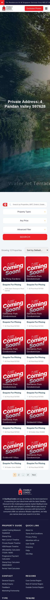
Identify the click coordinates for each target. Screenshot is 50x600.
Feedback (6, 587)
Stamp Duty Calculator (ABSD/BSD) (11, 563)
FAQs (28, 550)
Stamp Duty (6, 536)
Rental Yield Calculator (11, 568)
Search (25, 237)
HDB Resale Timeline (10, 546)
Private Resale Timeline (11, 543)
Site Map (29, 554)
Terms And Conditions (34, 533)
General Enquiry (8, 580)
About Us (29, 530)
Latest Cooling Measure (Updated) (11, 531)
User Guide (30, 544)
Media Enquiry (7, 584)
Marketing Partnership (10, 591)
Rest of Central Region (34, 584)
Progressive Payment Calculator (10, 557)
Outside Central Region (35, 587)
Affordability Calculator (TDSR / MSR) (11, 551)
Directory (29, 547)
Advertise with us (32, 540)
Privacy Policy (31, 537)
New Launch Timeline (10, 540)
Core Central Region (33, 580)
